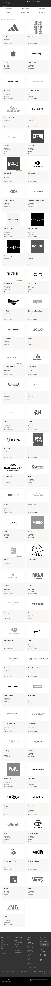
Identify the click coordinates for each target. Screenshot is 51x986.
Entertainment (4, 944)
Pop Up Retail (17, 950)
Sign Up (44, 944)
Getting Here (4, 946)
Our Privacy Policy (18, 942)
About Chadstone (18, 940)
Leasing (16, 948)
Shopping (3, 19)
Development (17, 952)
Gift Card (3, 953)
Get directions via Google (7, 983)
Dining (2, 942)
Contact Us (4, 951)
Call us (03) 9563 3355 (6, 981)
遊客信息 (3, 949)
